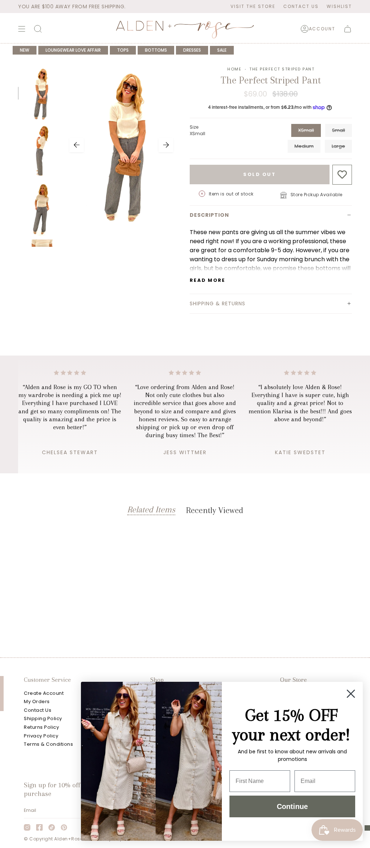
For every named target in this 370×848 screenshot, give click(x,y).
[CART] (347, 28)
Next (166, 145)
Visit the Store (253, 6)
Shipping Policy (43, 718)
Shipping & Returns (217, 303)
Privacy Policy (41, 735)
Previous (76, 145)
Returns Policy (41, 727)
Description (209, 215)
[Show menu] (21, 28)
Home (234, 69)
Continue (292, 806)
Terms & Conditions (48, 744)
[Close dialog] (351, 694)
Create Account (44, 693)
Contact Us (301, 6)
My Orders (37, 701)
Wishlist (339, 6)
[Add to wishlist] (342, 175)
